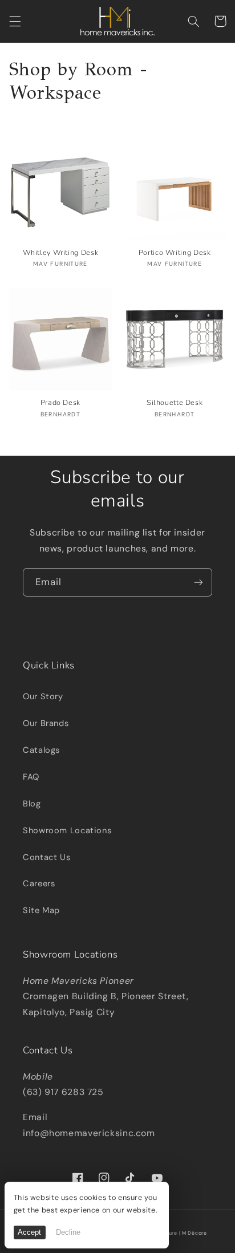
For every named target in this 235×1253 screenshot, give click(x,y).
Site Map (41, 910)
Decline (68, 1232)
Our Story (43, 696)
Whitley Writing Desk (61, 252)
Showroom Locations (67, 830)
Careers (39, 883)
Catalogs (41, 750)
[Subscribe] (198, 582)
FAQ (31, 776)
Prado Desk (60, 402)
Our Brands (45, 723)
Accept (29, 1232)
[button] (15, 21)
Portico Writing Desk (175, 252)
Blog (32, 803)
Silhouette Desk (174, 402)
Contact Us (46, 857)
